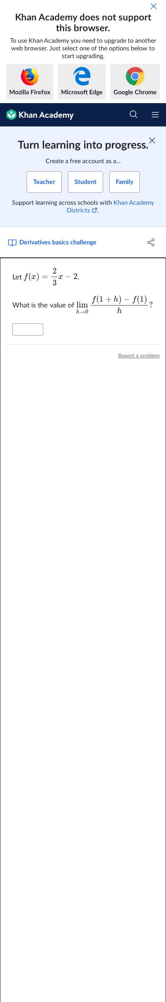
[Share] (151, 242)
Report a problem (139, 356)
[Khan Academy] (37, 115)
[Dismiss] (153, 6)
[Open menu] (155, 114)
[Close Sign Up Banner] (152, 140)
